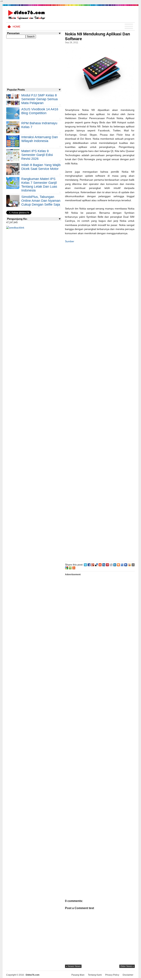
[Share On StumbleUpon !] (100, 564)
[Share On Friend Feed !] (122, 564)
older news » (127, 966)
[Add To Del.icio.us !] (96, 564)
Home (16, 26)
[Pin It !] (107, 564)
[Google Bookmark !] (66, 567)
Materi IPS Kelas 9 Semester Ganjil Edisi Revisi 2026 (37, 155)
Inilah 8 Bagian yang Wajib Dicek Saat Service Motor (41, 167)
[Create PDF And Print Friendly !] (70, 567)
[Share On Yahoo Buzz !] (129, 564)
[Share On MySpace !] (125, 564)
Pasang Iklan (77, 975)
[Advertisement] (99, 401)
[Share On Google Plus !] (92, 564)
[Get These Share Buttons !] (133, 564)
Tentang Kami (95, 975)
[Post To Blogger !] (118, 564)
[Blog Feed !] (73, 567)
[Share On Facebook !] (89, 564)
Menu (129, 26)
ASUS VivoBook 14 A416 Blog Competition (39, 111)
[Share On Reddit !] (111, 564)
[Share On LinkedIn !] (114, 564)
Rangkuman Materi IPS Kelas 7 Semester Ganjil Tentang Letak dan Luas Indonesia (39, 184)
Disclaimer (128, 975)
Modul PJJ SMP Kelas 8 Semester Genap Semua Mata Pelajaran (39, 99)
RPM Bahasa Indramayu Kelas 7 (39, 125)
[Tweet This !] (85, 564)
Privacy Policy (112, 975)
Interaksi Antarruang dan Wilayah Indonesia (39, 139)
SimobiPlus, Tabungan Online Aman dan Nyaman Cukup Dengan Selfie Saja (40, 200)
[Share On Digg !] (103, 564)
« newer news (73, 966)
